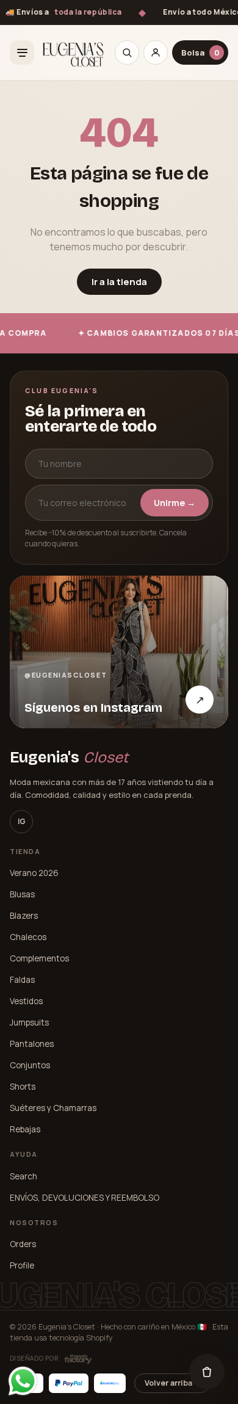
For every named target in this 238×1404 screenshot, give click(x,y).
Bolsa (200, 52)
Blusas (22, 894)
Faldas (22, 979)
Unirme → (174, 502)
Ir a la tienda (119, 281)
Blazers (24, 915)
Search (23, 1176)
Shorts (22, 1086)
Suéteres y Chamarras (53, 1107)
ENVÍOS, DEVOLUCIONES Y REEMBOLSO (84, 1197)
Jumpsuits (29, 1022)
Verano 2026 (34, 872)
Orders (23, 1244)
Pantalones (32, 1043)
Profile (22, 1265)
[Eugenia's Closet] (73, 52)
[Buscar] (127, 52)
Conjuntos (30, 1065)
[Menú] (22, 52)
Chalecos (28, 937)
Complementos (39, 958)
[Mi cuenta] (155, 52)
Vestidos (26, 1001)
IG (22, 821)
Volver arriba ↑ (172, 1383)
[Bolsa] (207, 1371)
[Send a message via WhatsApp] (23, 1381)
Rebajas (25, 1129)
